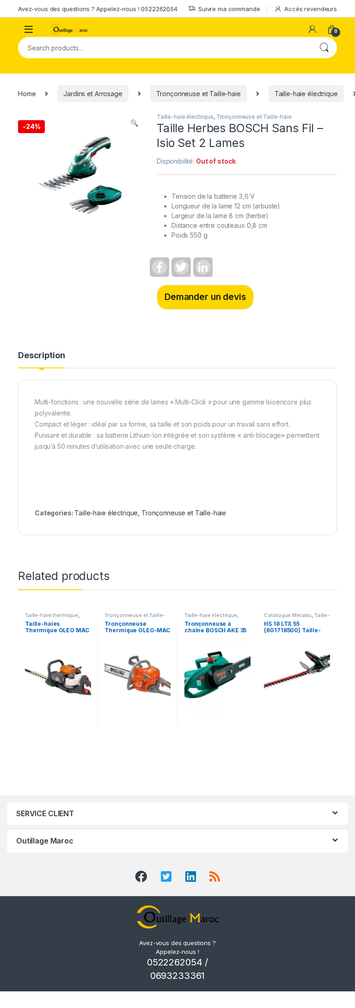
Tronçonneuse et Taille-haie (198, 94)
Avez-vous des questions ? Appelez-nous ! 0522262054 (98, 8)
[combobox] (164, 47)
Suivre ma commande (229, 8)
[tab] (41, 359)
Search (324, 47)
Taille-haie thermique (51, 615)
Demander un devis (205, 296)
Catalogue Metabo (288, 615)
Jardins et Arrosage (92, 94)
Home (27, 94)
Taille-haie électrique (306, 94)
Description (41, 355)
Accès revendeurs (310, 8)
